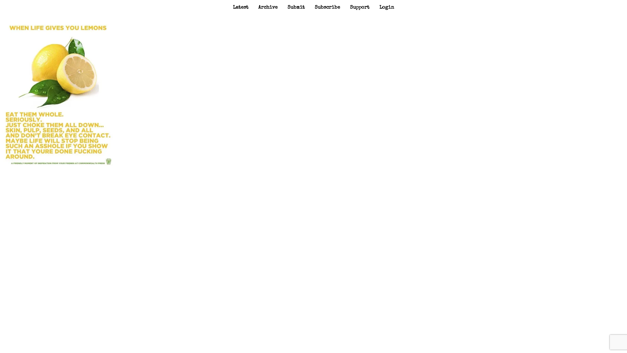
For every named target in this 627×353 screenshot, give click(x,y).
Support (360, 7)
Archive (268, 7)
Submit (296, 7)
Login (386, 7)
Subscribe (327, 7)
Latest (241, 7)
